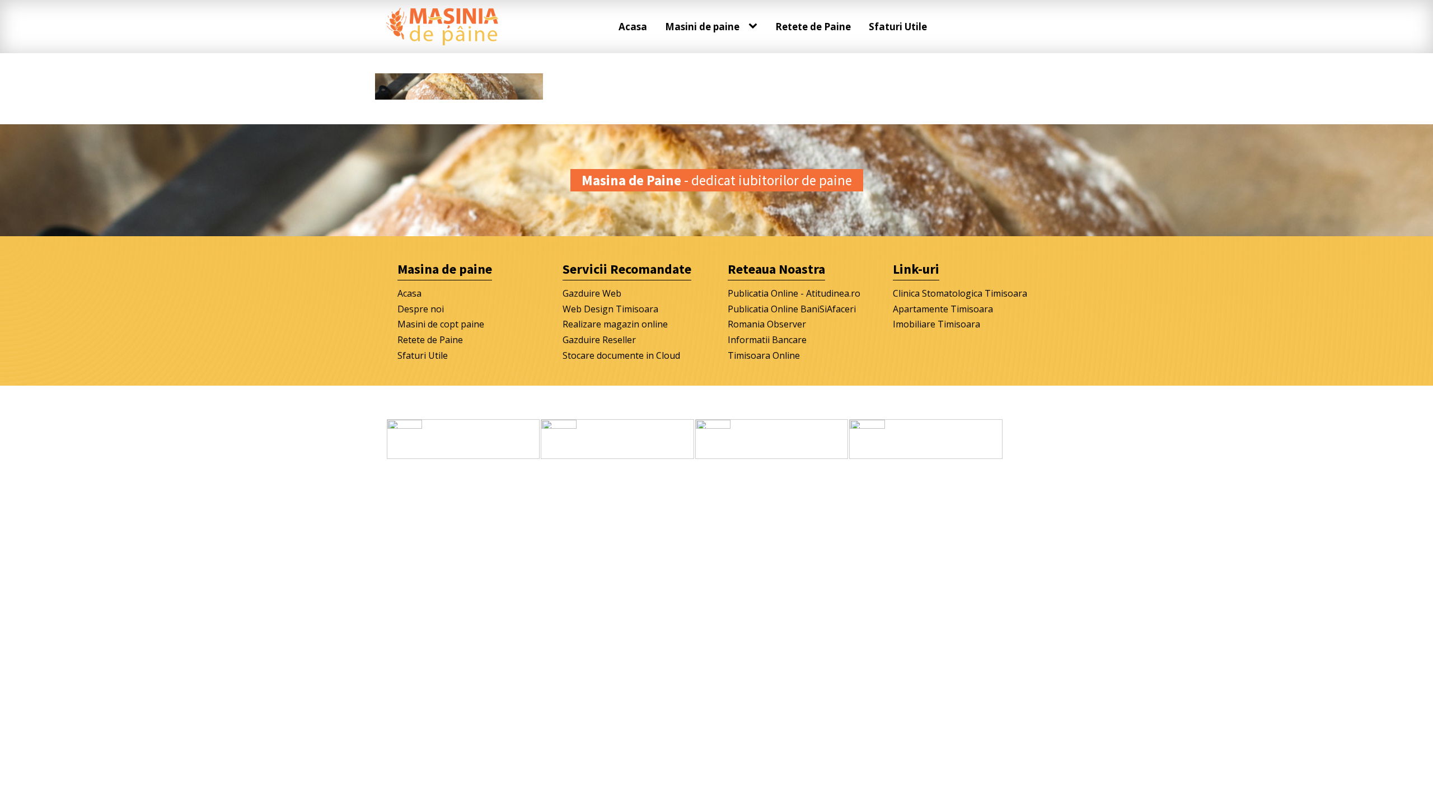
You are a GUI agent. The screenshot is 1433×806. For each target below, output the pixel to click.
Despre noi (420, 309)
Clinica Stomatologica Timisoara (960, 293)
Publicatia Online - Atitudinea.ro (794, 293)
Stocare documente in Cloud (621, 355)
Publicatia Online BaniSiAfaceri (792, 309)
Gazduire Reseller (599, 340)
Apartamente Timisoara (943, 309)
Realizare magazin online (615, 324)
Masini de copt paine (440, 324)
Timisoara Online (764, 355)
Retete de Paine (813, 26)
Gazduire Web (592, 293)
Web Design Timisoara (610, 309)
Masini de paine (702, 26)
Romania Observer (767, 324)
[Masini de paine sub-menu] (755, 26)
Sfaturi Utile (898, 26)
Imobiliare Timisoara (936, 324)
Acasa (633, 26)
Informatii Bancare (767, 340)
